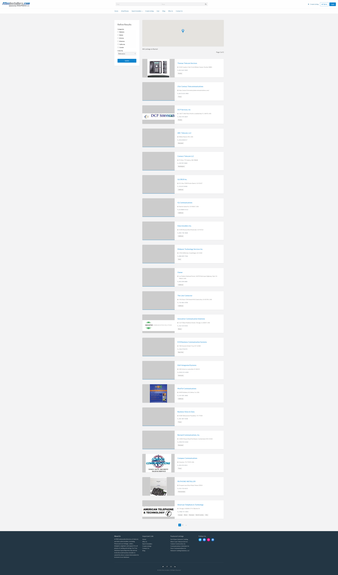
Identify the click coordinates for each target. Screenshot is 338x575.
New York (180, 352)
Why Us (170, 11)
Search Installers (136, 11)
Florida (180, 73)
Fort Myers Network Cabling (179, 539)
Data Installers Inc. (184, 226)
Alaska (121, 35)
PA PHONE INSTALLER (186, 481)
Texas (179, 96)
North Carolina (200, 515)
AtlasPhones (125, 11)
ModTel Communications (186, 388)
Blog (163, 11)
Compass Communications (187, 458)
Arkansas (122, 41)
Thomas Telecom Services (187, 63)
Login (332, 4)
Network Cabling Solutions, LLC (180, 550)
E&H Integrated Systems (186, 365)
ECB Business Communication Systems (192, 342)
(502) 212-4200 (183, 372)
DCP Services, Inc (184, 110)
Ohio (206, 515)
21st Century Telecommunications (190, 86)
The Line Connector (184, 296)
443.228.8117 (183, 140)
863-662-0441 (183, 70)
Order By (120, 50)
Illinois (179, 329)
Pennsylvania (181, 491)
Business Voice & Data (185, 412)
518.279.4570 (183, 349)
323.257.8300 (183, 186)
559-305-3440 (183, 395)
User (158, 11)
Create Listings (146, 546)
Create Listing (314, 4)
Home (116, 11)
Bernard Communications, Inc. (188, 435)
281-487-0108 (183, 419)
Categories (121, 29)
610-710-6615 (183, 488)
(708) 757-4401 (183, 511)
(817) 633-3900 (183, 93)
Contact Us (179, 11)
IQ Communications (184, 203)
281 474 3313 (183, 465)
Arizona (121, 38)
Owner (180, 272)
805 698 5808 (183, 281)
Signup (325, 4)
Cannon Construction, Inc (178, 544)
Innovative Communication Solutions (191, 319)
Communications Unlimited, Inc (179, 546)
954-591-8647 (183, 116)
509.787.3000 (183, 163)
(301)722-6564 (183, 442)
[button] (182, 31)
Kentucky (180, 375)
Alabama (121, 32)
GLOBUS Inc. (182, 179)
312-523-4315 (183, 326)
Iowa (179, 259)
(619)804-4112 (183, 209)
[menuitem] (313, 4)
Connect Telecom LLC (185, 156)
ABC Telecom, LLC (184, 133)
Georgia (180, 515)
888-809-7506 (183, 256)
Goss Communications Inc (178, 548)
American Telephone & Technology (190, 505)
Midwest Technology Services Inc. (190, 249)
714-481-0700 (183, 302)
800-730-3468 (183, 233)
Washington (181, 166)
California (122, 44)
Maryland (180, 143)
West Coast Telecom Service (179, 541)
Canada (121, 47)
